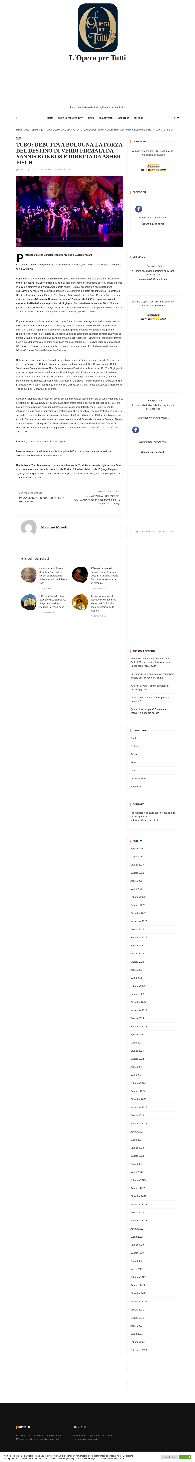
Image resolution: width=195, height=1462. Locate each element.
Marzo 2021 (136, 1334)
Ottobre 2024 (137, 1018)
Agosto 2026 (137, 848)
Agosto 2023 (137, 1132)
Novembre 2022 (138, 1204)
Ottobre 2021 (137, 1309)
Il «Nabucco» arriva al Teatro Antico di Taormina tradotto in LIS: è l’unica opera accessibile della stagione (103, 603)
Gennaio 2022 (137, 1285)
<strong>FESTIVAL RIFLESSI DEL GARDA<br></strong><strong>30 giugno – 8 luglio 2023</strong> (97, 500)
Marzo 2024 (136, 1075)
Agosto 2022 (137, 1229)
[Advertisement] (97, 84)
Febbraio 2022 (138, 1277)
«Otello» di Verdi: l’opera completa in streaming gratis (149, 688)
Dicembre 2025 (138, 913)
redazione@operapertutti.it (144, 820)
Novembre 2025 (138, 921)
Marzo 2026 (136, 889)
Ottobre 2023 (137, 1115)
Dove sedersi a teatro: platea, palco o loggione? (149, 699)
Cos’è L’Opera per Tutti (70, 118)
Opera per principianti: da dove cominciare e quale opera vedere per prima (152, 676)
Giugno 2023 (137, 1148)
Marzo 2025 (136, 978)
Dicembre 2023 (138, 1099)
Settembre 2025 (138, 937)
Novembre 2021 (138, 1301)
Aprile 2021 (136, 1326)
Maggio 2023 (137, 1156)
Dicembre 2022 (138, 1196)
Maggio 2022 (137, 1253)
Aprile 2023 (136, 1164)
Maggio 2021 (137, 1317)
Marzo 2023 (136, 1172)
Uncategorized (138, 778)
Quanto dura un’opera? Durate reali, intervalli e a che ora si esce (149, 711)
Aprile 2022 (136, 1261)
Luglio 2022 (136, 1237)
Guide (133, 754)
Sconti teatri (106, 118)
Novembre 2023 (138, 1107)
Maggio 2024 (137, 1059)
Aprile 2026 (136, 881)
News (91, 118)
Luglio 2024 (136, 1042)
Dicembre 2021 (138, 1293)
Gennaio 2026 (137, 905)
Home (50, 118)
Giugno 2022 (137, 1245)
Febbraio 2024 (138, 1083)
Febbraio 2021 (138, 1342)
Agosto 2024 (137, 1034)
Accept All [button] (185, 1457)
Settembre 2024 (138, 1026)
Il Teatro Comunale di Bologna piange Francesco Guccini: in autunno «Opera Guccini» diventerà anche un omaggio (104, 575)
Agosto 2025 (137, 945)
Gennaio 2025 (137, 994)
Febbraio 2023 (138, 1180)
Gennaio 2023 (137, 1188)
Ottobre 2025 (137, 929)
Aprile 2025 (136, 970)
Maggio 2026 (137, 873)
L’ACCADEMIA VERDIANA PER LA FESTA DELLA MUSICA (41, 500)
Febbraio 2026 (138, 897)
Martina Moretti (66, 170)
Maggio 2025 (137, 962)
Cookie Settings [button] (169, 1457)
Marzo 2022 (136, 1269)
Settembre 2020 (138, 1350)
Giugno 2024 (137, 1051)
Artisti (133, 738)
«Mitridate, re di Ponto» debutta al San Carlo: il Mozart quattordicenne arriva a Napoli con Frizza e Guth (53, 575)
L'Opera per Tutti (97, 58)
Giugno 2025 (137, 953)
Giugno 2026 (137, 865)
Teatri (133, 770)
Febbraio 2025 (138, 986)
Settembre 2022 (138, 1220)
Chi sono (138, 118)
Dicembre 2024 (138, 1002)
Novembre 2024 (138, 1010)
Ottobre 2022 (137, 1212)
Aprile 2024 (136, 1067)
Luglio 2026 (136, 856)
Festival (134, 746)
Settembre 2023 (138, 1123)
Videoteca (123, 118)
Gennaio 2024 (137, 1091)
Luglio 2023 (136, 1140)
